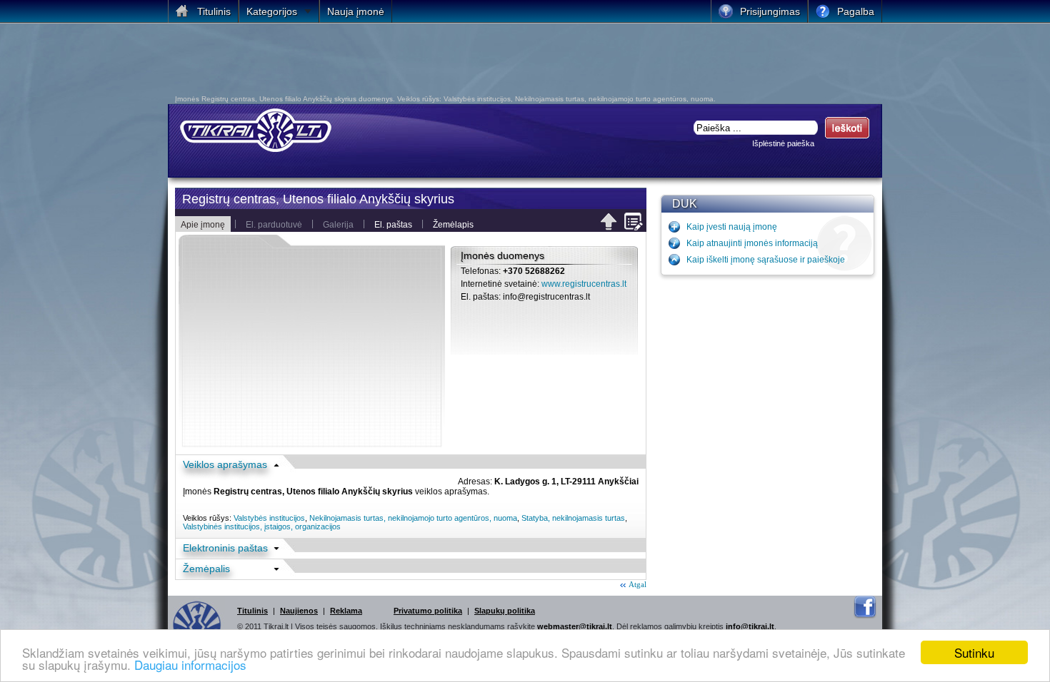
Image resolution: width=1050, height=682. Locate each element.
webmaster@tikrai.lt (574, 626)
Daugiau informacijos (190, 664)
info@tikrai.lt (750, 626)
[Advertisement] (514, 63)
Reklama (346, 610)
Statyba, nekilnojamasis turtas (573, 518)
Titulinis (252, 610)
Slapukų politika (504, 610)
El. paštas (393, 225)
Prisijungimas (770, 11)
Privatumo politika (428, 610)
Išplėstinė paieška (783, 143)
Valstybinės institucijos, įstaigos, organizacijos (262, 526)
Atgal (637, 584)
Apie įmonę (203, 225)
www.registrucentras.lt (583, 284)
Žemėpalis (206, 568)
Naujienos (299, 610)
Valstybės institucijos (269, 518)
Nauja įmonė (355, 11)
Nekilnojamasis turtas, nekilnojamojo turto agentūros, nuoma (413, 518)
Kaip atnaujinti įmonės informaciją (752, 243)
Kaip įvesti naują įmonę (731, 227)
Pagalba (855, 11)
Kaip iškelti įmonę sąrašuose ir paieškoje (765, 260)
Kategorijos (271, 11)
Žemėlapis (453, 225)
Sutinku (974, 652)
